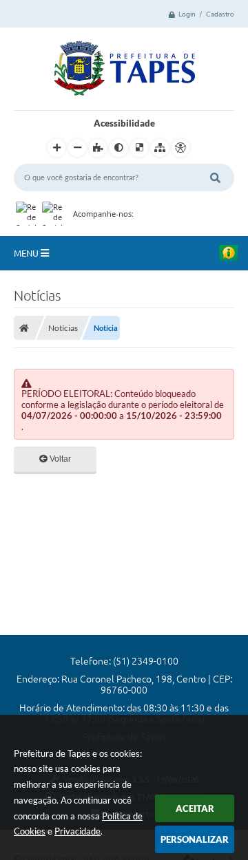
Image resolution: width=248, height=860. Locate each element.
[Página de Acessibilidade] (180, 148)
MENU (27, 253)
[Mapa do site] (160, 148)
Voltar (59, 459)
